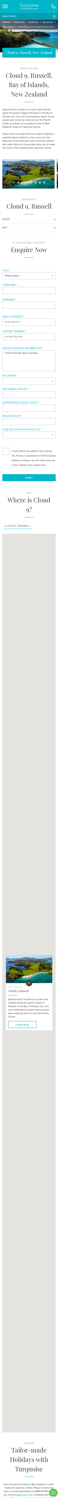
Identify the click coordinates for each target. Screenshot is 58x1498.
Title (6, 270)
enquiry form (21, 1495)
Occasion (9, 376)
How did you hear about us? (22, 429)
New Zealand (47, 22)
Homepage (6, 22)
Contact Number (14, 331)
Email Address (13, 316)
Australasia (33, 22)
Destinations (19, 22)
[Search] (54, 16)
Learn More (22, 1025)
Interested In (12, 416)
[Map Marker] (28, 983)
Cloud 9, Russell (17, 526)
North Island (7, 27)
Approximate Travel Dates (20, 403)
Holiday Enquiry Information (22, 348)
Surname (9, 300)
